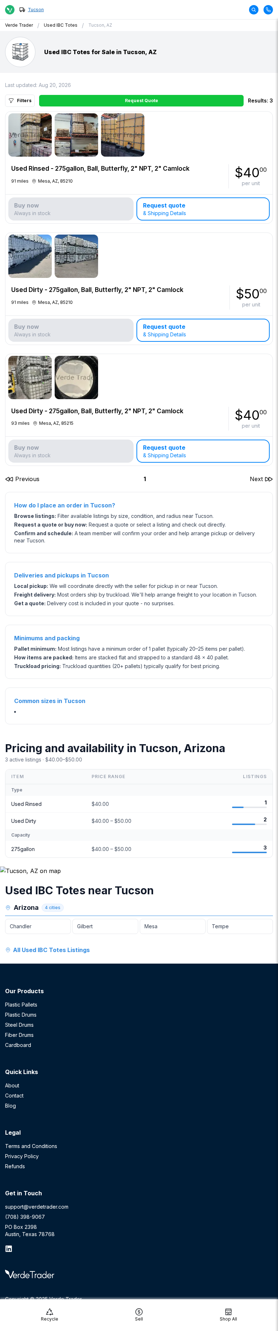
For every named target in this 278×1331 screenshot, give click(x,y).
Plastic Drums (21, 1015)
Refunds (15, 1166)
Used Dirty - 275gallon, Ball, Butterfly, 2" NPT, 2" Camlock (97, 289)
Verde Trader (19, 25)
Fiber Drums (19, 1035)
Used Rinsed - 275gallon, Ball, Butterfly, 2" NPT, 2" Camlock (100, 168)
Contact (14, 1095)
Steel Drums (19, 1025)
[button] (22, 479)
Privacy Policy (22, 1156)
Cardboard (18, 1045)
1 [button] (145, 479)
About (12, 1085)
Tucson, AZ (100, 25)
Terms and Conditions (31, 1146)
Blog (10, 1106)
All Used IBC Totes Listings (51, 949)
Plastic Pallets (21, 1004)
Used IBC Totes (60, 25)
